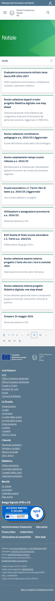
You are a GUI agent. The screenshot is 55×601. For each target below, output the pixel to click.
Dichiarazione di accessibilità (16, 536)
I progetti (6, 431)
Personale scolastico (12, 445)
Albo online (7, 497)
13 (40, 335)
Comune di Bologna (11, 396)
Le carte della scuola (12, 420)
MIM (4, 375)
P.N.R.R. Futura (9, 434)
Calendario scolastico (12, 476)
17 (14, 340)
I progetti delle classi (12, 472)
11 (28, 335)
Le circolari (7, 489)
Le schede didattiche (12, 469)
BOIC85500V (27, 569)
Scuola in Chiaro (9, 385)
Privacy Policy (9, 531)
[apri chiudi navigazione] (5, 13)
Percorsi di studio (10, 452)
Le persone (7, 413)
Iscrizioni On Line (10, 389)
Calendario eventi (10, 493)
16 (9, 340)
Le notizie (6, 486)
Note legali (40, 536)
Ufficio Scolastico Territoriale (15, 382)
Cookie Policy (26, 531)
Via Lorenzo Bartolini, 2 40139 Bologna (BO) (28, 548)
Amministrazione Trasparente (17, 526)
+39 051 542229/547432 (22, 551)
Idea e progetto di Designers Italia (37, 589)
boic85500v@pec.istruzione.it (14, 560)
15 (4, 340)
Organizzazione (9, 424)
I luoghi (5, 410)
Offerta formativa (10, 465)
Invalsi (5, 392)
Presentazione (9, 406)
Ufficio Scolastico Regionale (15, 378)
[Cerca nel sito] (48, 13)
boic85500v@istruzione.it (18, 554)
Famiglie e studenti (11, 448)
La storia (6, 427)
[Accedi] (50, 2)
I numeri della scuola (12, 417)
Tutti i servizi (8, 455)
